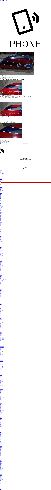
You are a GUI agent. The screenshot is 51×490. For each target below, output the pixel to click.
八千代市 (0, 390)
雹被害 (0, 480)
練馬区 (0, 453)
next (0, 143)
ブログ (0, 181)
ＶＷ (0, 489)
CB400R (0, 204)
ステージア (1, 296)
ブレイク (0, 342)
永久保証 (0, 441)
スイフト (0, 292)
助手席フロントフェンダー (2, 397)
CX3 (0, 209)
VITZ (0, 231)
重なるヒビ (1, 471)
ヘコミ (0, 349)
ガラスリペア (1, 270)
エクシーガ (1, 254)
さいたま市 (1, 241)
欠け (0, 440)
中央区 (0, 383)
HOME (0, 171)
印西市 (0, 405)
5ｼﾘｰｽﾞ (0, 198)
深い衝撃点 (1, 447)
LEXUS (0, 217)
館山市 (0, 481)
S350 (0, 227)
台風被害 (0, 406)
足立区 (0, 466)
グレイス (0, 278)
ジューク (0, 290)
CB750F (0, 205)
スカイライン (1, 293)
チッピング (1, 306)
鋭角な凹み (1, 475)
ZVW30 (0, 237)
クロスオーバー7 (1, 277)
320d (0, 195)
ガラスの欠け (1, 269)
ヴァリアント (1, 378)
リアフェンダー (1, 366)
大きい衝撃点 (1, 412)
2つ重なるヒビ (1, 193)
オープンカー (1, 261)
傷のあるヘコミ (1, 389)
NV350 (0, 221)
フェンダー (1, 334)
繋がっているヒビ (1, 455)
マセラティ (1, 356)
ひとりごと (1, 187)
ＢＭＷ (0, 483)
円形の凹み (1, 394)
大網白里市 (1, 414)
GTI (0, 214)
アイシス (0, 242)
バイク (0, 323)
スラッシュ (1, 300)
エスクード (1, 257)
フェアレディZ (1, 333)
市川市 (0, 423)
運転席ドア (1, 467)
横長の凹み (1, 439)
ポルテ (0, 355)
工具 (0, 422)
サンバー (0, 284)
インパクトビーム (1, 253)
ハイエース (1, 319)
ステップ (0, 295)
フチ (0, 336)
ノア (0, 318)
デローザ (0, 309)
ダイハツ (0, 304)
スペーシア (1, 298)
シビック (0, 286)
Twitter (6, 142)
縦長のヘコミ (1, 454)
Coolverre (1, 207)
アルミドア (1, 251)
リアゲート (1, 365)
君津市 (0, 408)
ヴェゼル (0, 379)
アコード (0, 247)
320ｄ (0, 196)
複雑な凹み (1, 465)
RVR (0, 225)
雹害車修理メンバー (1, 172)
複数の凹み (1, 463)
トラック (0, 313)
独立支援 (0, 448)
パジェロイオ (1, 327)
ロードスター (1, 377)
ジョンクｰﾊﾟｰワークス (2, 291)
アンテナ (0, 252)
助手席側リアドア (1, 400)
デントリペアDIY (1, 310)
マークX (0, 357)
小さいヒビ (1, 418)
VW (0, 232)
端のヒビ (0, 451)
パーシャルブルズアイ (2, 328)
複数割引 (0, 464)
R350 (0, 223)
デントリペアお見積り (2, 174)
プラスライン (1, 343)
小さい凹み (1, 419)
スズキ (0, 294)
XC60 (0, 236)
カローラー (1, 266)
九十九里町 (1, 384)
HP (0, 215)
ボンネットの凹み (1, 354)
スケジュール (1, 179)
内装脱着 (0, 392)
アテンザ (0, 248)
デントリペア (1, 189)
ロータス (0, 376)
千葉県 (0, 404)
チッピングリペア (1, 188)
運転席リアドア (1, 468)
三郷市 (0, 382)
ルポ (0, 371)
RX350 (0, 226)
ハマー (0, 321)
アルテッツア (1, 249)
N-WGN (0, 219)
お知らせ (0, 239)
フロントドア (1, 340)
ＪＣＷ (0, 484)
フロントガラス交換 (1, 190)
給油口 (0, 452)
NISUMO (0, 220)
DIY (0, 210)
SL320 (0, 228)
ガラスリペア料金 (1, 175)
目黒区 (0, 449)
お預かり (0, 240)
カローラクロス (1, 265)
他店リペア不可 (1, 385)
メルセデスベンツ (1, 362)
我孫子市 (0, 426)
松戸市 (0, 436)
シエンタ (0, 285)
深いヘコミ (1, 446)
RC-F (0, 224)
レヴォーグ (1, 375)
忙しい (0, 425)
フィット (0, 332)
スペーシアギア (1, 299)
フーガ (0, 341)
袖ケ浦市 (0, 462)
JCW (0, 216)
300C (0, 194)
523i (0, 197)
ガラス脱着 (1, 271)
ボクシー (0, 352)
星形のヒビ (1, 433)
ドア (0, 314)
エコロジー (1, 256)
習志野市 (0, 456)
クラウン (0, 276)
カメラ (0, 264)
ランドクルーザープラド (2, 364)
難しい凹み (1, 478)
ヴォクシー (1, 380)
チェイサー (1, 305)
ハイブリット (1, 320)
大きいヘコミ (1, 411)
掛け (0, 427)
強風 (0, 424)
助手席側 (0, 398)
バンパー (0, 325)
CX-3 (0, 208)
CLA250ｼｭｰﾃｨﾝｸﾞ (1, 206)
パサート (0, 326)
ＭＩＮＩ (0, 485)
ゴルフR (0, 282)
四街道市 (0, 409)
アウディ (0, 243)
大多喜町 (0, 413)
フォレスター (1, 335)
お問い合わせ (1, 180)
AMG (0, 200)
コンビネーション (1, 280)
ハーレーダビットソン (2, 322)
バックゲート (1, 324)
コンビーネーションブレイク (2, 281)
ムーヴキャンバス (1, 361)
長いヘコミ (1, 476)
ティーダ (0, 308)
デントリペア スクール (2, 311)
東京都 (0, 435)
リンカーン (1, 370)
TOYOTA (1, 230)
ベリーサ (0, 350)
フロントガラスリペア (2, 338)
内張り (0, 391)
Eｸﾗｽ (0, 211)
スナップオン (1, 297)
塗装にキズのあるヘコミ (2, 410)
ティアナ (0, 307)
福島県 (0, 450)
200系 (0, 191)
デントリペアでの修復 (2, 173)
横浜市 (0, 438)
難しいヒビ (1, 477)
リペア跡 (0, 369)
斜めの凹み (1, 428)
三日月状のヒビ (1, 381)
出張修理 (0, 396)
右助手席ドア (1, 407)
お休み (0, 238)
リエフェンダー (1, 367)
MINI (0, 218)
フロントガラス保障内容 (2, 339)
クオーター (1, 275)
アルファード (1, 250)
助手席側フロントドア (2, 399)
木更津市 (0, 434)
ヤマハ (0, 363)
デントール (1, 312)
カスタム (0, 262)
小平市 (0, 420)
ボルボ (0, 353)
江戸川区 (0, 442)
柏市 (0, 437)
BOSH (0, 201)
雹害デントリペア (1, 479)
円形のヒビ (1, 393)
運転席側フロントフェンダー (2, 469)
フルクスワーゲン (1, 337)
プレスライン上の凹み (2, 347)
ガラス (0, 268)
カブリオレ (1, 263)
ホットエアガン (1, 351)
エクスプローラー (1, 255)
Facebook (5, 142)
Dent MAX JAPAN (1, 169)
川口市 (0, 421)
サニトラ (0, 283)
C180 (0, 203)
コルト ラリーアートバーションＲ (3, 279)
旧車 (0, 432)
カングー (0, 267)
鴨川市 (0, 482)
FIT (0, 213)
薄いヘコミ (1, 461)
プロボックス (1, 348)
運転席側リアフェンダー (2, 470)
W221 (0, 233)
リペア (0, 368)
